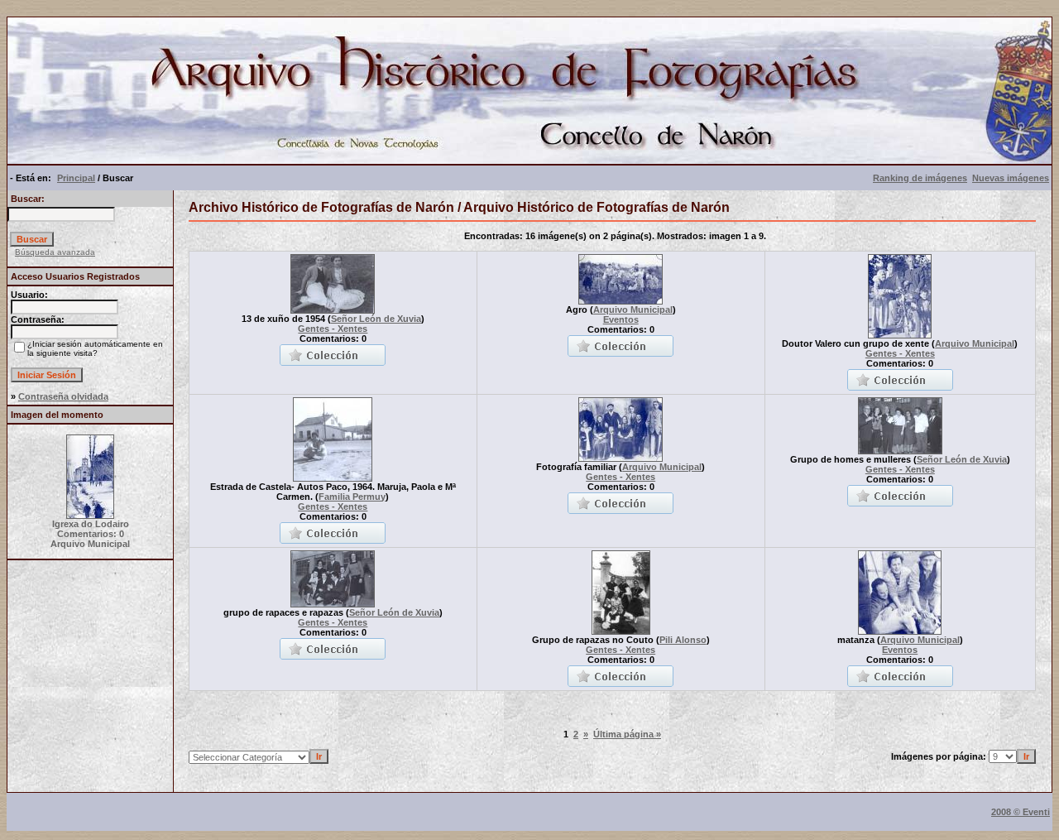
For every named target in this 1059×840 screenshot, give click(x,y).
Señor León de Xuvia (376, 319)
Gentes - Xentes (332, 329)
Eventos (621, 319)
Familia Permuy (352, 497)
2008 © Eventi (1020, 812)
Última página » (627, 734)
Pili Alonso (683, 640)
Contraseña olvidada (63, 396)
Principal (76, 178)
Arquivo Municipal (633, 309)
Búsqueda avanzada (55, 252)
